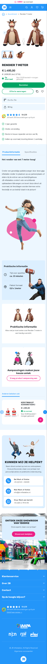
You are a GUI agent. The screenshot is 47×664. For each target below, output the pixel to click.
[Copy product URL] (37, 91)
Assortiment (12, 14)
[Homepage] (4, 7)
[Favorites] (37, 7)
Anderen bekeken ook (11, 394)
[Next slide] (45, 412)
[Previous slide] (2, 412)
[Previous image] (5, 33)
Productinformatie (11, 152)
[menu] (10, 7)
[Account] (31, 7)
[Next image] (42, 33)
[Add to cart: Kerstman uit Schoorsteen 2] (40, 420)
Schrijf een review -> (14, 612)
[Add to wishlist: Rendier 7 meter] (42, 91)
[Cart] (42, 7)
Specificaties (31, 152)
